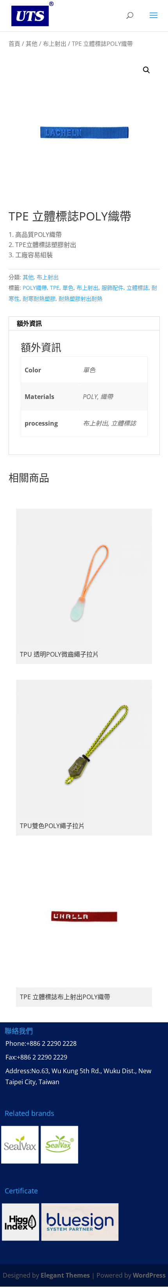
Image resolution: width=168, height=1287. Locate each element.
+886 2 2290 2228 (51, 1043)
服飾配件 (112, 287)
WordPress (149, 1275)
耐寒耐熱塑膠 (39, 298)
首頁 (14, 43)
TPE (54, 287)
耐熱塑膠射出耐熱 (80, 298)
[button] (146, 70)
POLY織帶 (35, 287)
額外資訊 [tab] (29, 323)
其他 (32, 43)
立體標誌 (137, 287)
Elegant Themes (65, 1275)
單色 (68, 287)
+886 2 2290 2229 (42, 1057)
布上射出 (54, 43)
